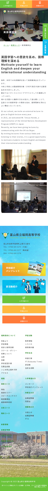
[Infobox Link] (8, 4)
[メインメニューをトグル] (43, 12)
